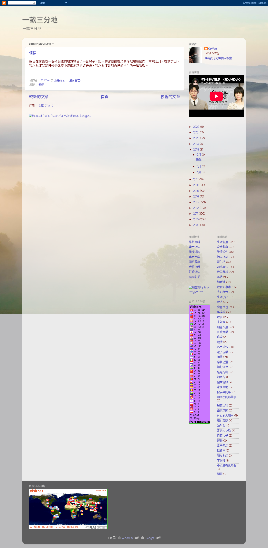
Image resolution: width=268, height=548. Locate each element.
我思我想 (222, 272)
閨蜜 (219, 474)
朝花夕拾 (222, 327)
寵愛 (41, 85)
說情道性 (222, 252)
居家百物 (222, 406)
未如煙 (221, 322)
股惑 (219, 302)
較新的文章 (39, 97)
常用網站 (194, 247)
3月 (199, 172)
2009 (196, 225)
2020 (196, 138)
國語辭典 (194, 262)
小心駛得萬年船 (226, 466)
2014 (196, 197)
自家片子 (222, 436)
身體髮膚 (222, 247)
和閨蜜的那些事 (226, 397)
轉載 (219, 357)
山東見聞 (222, 410)
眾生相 (221, 262)
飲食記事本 (224, 287)
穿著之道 (222, 362)
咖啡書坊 (222, 267)
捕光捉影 (222, 257)
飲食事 (221, 451)
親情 (219, 342)
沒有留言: (75, 80)
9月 (199, 155)
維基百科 (194, 242)
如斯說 (221, 282)
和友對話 (222, 456)
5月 (199, 166)
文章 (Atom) (45, 106)
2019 (196, 144)
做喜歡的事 (224, 392)
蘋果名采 (194, 277)
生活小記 (222, 297)
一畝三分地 (39, 20)
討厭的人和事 (225, 416)
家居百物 (222, 387)
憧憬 (32, 53)
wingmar (127, 538)
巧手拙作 (222, 347)
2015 (196, 191)
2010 (196, 219)
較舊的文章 (170, 97)
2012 (196, 208)
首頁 (104, 97)
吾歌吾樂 (222, 332)
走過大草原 (224, 431)
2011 (196, 214)
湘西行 (221, 377)
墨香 (219, 277)
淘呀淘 (221, 426)
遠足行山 (222, 372)
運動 (219, 441)
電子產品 (222, 446)
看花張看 (194, 267)
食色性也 (222, 307)
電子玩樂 (222, 352)
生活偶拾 (222, 242)
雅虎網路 (194, 252)
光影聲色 (222, 292)
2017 (196, 179)
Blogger (149, 538)
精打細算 (222, 367)
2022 (196, 127)
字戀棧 (221, 461)
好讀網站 (194, 272)
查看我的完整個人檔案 (218, 58)
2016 (196, 185)
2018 (196, 150)
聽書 (219, 317)
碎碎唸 (221, 312)
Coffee (212, 49)
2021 (196, 132)
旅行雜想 (222, 421)
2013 (196, 202)
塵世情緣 (222, 382)
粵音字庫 (194, 257)
